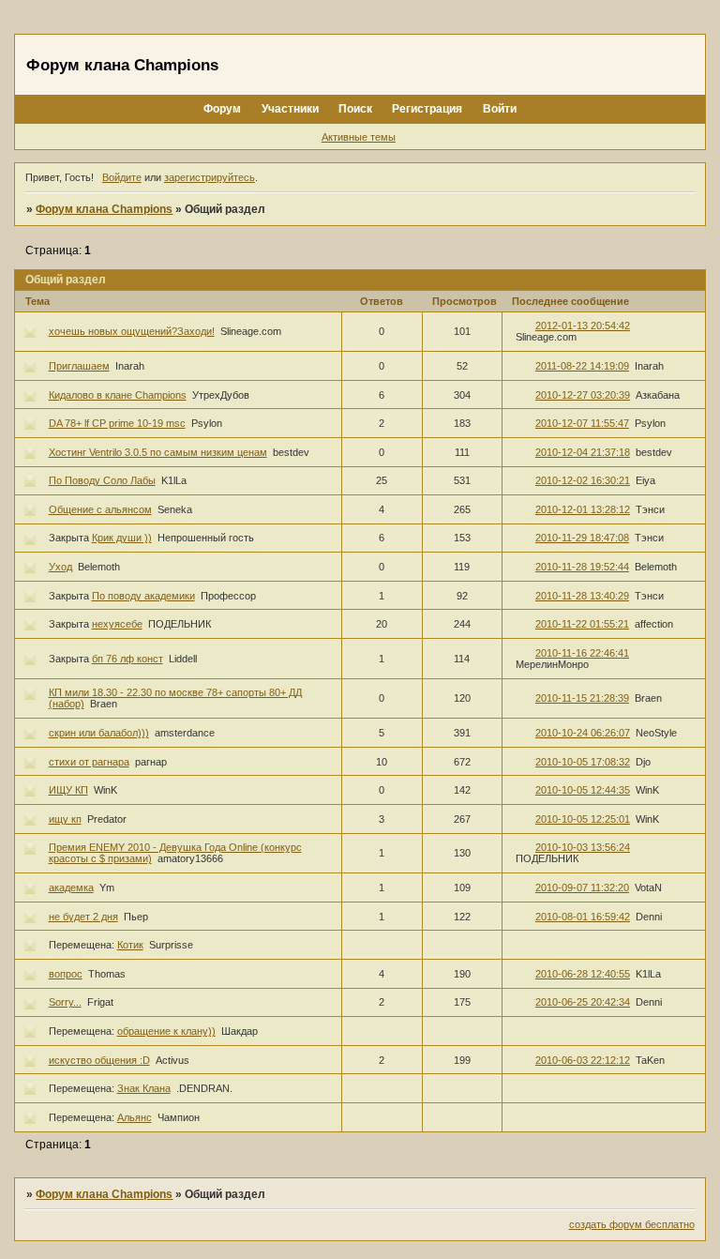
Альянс (134, 1117)
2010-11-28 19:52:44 (582, 566)
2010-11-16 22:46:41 (582, 653)
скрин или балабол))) (99, 732)
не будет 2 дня (83, 916)
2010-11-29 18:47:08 (582, 537)
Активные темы (359, 137)
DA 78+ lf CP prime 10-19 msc (117, 423)
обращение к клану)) (166, 1031)
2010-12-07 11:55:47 (582, 423)
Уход (60, 566)
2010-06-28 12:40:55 (582, 973)
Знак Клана (144, 1088)
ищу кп (65, 819)
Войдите (122, 177)
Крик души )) (122, 537)
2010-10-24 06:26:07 (582, 732)
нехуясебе (117, 624)
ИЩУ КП (68, 790)
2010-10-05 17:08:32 (582, 761)
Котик (130, 944)
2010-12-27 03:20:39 (582, 395)
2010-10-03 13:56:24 (582, 847)
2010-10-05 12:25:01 (582, 819)
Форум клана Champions (104, 209)
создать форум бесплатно (632, 1224)
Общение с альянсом (100, 509)
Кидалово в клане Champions (118, 395)
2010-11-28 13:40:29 (582, 595)
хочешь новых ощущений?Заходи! (132, 331)
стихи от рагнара (89, 761)
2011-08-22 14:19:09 (582, 366)
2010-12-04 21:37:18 (582, 452)
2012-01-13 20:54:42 (582, 325)
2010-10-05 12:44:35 (582, 790)
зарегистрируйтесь (209, 177)
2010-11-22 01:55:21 (582, 624)
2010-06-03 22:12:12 (582, 1060)
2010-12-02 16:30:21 (582, 480)
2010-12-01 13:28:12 (582, 509)
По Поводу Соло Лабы (102, 480)
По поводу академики (143, 595)
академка (71, 887)
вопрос (65, 973)
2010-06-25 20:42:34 (582, 1002)
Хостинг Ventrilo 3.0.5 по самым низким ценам (158, 452)
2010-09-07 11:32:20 (582, 887)
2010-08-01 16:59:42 (582, 916)
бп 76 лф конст (127, 658)
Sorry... (65, 1002)
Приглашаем (79, 366)
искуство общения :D (99, 1060)
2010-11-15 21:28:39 (582, 698)
